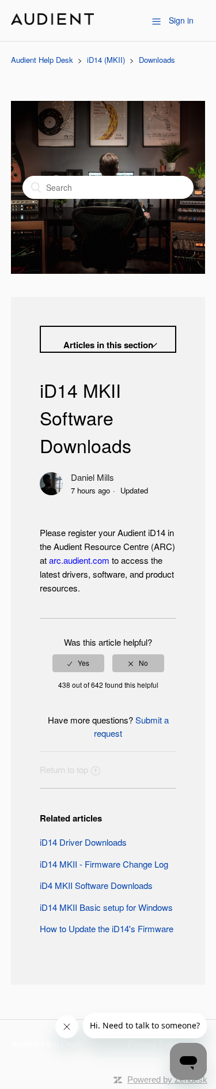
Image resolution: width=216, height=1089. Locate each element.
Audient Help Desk (42, 59)
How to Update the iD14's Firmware (106, 928)
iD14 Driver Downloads (83, 842)
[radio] (78, 663)
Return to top (64, 769)
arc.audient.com (79, 560)
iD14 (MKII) (106, 59)
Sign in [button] (181, 20)
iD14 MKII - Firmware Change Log (104, 864)
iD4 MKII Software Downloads (96, 885)
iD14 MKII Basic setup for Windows (106, 907)
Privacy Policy (155, 1043)
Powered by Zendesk (167, 1079)
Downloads (157, 59)
